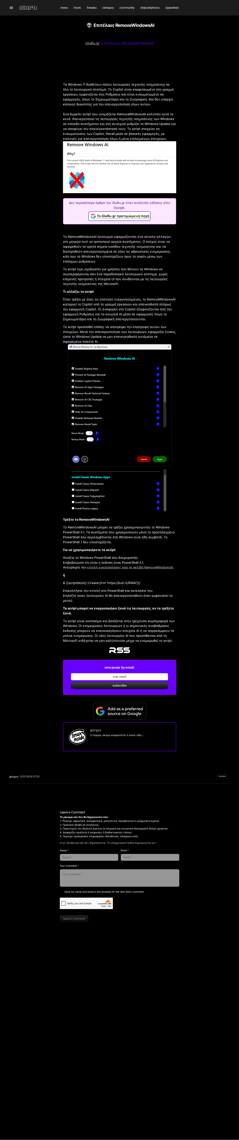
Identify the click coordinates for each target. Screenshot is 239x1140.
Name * (64, 850)
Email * (125, 850)
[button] (11, 8)
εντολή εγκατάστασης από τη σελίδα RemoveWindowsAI (130, 567)
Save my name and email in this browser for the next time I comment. (104, 891)
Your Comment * (69, 865)
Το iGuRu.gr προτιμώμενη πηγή (123, 216)
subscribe (119, 685)
